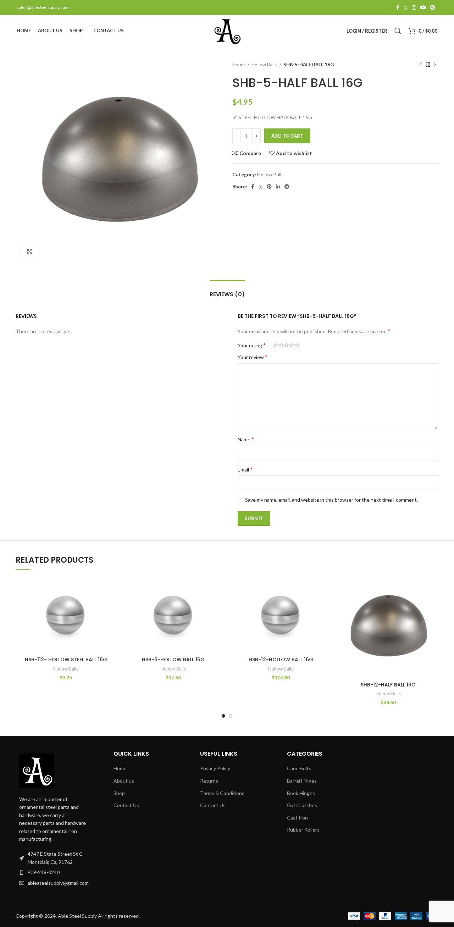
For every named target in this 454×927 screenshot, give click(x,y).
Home (239, 64)
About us (124, 781)
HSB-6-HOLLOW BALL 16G (173, 659)
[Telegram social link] (287, 186)
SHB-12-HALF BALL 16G (388, 684)
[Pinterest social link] (432, 7)
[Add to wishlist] (111, 621)
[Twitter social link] (406, 7)
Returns (209, 781)
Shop (119, 793)
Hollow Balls (264, 64)
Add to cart (287, 136)
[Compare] (111, 589)
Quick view (111, 605)
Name (246, 439)
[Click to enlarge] (30, 251)
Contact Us (126, 805)
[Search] (398, 31)
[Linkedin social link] (278, 186)
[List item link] (54, 872)
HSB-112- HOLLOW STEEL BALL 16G (66, 659)
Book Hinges (301, 793)
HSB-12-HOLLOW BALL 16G (281, 659)
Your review (252, 356)
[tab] (227, 291)
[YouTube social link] (423, 7)
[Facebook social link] (398, 7)
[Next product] (434, 64)
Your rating (252, 345)
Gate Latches (302, 805)
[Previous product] (420, 64)
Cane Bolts (299, 768)
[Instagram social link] (414, 7)
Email (245, 469)
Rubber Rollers (303, 830)
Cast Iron (297, 818)
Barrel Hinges (302, 781)
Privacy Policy (215, 768)
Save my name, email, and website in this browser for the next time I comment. (331, 500)
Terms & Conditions (222, 793)
